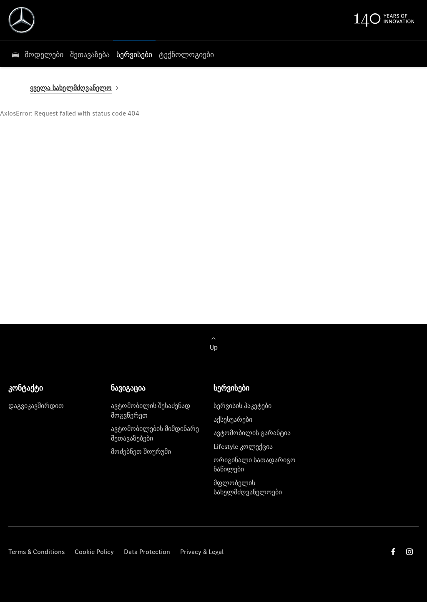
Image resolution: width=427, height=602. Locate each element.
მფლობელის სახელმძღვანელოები (248, 487)
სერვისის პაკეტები (242, 405)
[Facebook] (393, 552)
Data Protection (147, 551)
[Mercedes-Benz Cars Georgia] (21, 20)
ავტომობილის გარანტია (252, 432)
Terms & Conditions (36, 551)
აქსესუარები (233, 419)
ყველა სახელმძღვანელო (71, 87)
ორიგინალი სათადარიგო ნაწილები (255, 465)
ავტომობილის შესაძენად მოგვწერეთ (150, 410)
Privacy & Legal (202, 551)
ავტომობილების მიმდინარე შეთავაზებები (155, 433)
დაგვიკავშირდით (36, 405)
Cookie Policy (94, 551)
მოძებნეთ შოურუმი (141, 451)
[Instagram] (409, 552)
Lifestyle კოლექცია (243, 446)
